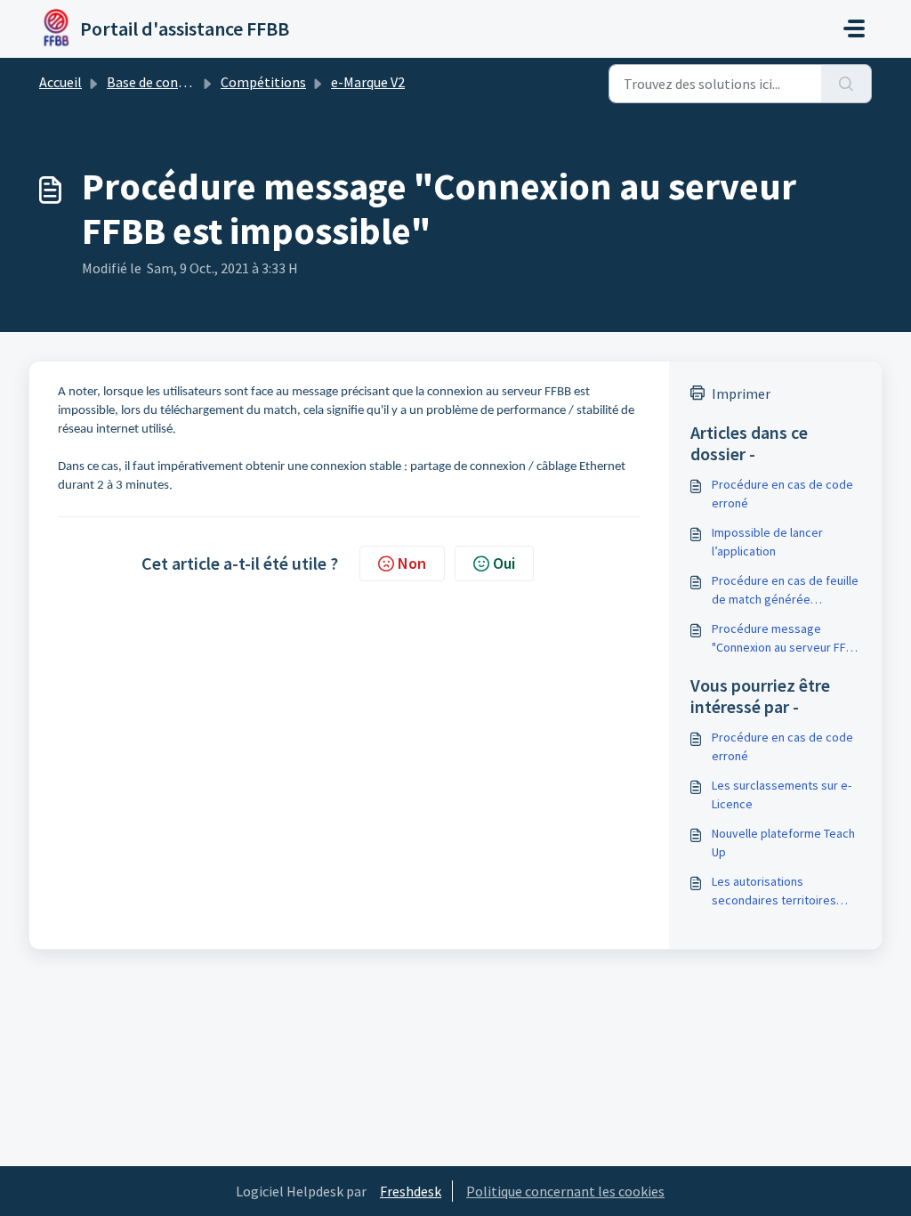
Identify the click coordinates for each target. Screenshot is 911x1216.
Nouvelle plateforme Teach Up (783, 842)
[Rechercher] (846, 83)
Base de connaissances (175, 82)
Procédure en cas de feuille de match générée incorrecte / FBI (785, 590)
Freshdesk (410, 1191)
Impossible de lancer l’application (767, 541)
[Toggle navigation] (854, 28)
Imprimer (741, 393)
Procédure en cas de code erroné (782, 493)
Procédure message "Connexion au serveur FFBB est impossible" (786, 638)
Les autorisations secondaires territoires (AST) (774, 891)
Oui (504, 563)
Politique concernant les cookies (565, 1191)
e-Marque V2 (368, 82)
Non (412, 563)
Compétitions (263, 82)
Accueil (60, 82)
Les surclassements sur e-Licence (781, 794)
